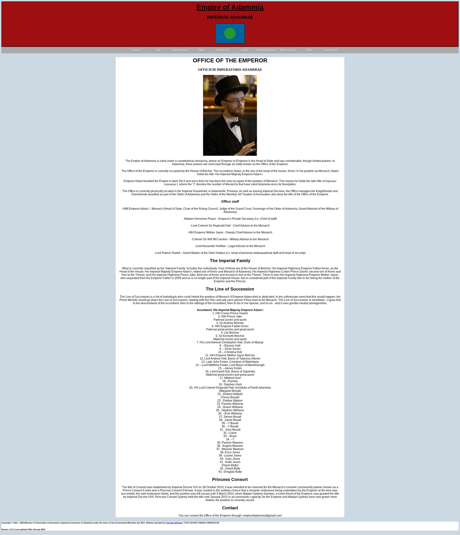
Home (137, 49)
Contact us (330, 49)
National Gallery (266, 49)
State (201, 49)
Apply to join (287, 49)
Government (180, 49)
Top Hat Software (174, 523)
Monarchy (223, 49)
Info (158, 49)
